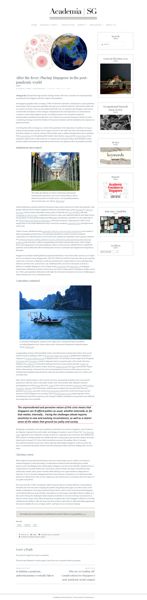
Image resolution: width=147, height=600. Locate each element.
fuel (25, 391)
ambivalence (75, 266)
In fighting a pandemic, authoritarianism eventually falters (35, 572)
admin (35, 535)
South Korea (49, 356)
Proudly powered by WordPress (62, 597)
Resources (95, 25)
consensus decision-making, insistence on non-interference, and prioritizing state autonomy (54, 239)
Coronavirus (38, 88)
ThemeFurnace (89, 597)
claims (38, 386)
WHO (78, 212)
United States (81, 136)
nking (30, 364)
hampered (20, 242)
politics (43, 537)
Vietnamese (33, 361)
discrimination (54, 391)
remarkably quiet (73, 223)
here (84, 514)
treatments (78, 386)
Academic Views (48, 25)
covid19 (23, 537)
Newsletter (68, 25)
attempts (79, 210)
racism (30, 391)
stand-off (84, 364)
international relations (33, 537)
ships (73, 367)
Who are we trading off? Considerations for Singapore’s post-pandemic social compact (78, 574)
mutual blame (25, 136)
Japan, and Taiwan (61, 356)
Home (34, 25)
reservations (61, 266)
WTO (70, 212)
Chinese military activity (35, 358)
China (67, 136)
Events (81, 25)
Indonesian (20, 361)
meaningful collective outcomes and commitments (62, 231)
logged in (30, 555)
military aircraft (62, 367)
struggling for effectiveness (27, 215)
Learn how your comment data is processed (63, 561)
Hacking (28, 388)
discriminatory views (63, 394)
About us (111, 25)
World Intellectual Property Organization (35, 221)
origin (51, 386)
